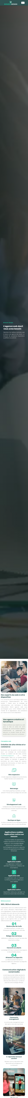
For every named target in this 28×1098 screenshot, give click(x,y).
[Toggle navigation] (23, 3)
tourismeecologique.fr (7, 755)
